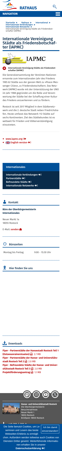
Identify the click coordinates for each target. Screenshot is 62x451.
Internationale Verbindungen (19, 25)
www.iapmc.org (14, 138)
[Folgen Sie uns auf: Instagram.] (36, 394)
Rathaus (25, 23)
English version (18, 142)
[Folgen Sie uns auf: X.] (55, 394)
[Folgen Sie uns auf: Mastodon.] (27, 394)
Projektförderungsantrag (22, 372)
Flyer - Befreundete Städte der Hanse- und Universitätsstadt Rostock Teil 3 (30, 367)
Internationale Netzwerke (18, 27)
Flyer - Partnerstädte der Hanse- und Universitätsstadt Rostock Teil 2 (30, 359)
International (42, 23)
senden (15, 229)
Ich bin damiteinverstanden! (50, 429)
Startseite (10, 23)
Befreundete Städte (17, 182)
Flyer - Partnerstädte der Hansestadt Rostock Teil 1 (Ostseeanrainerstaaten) (31, 352)
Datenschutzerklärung (28, 448)
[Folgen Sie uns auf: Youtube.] (45, 394)
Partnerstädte (13, 178)
